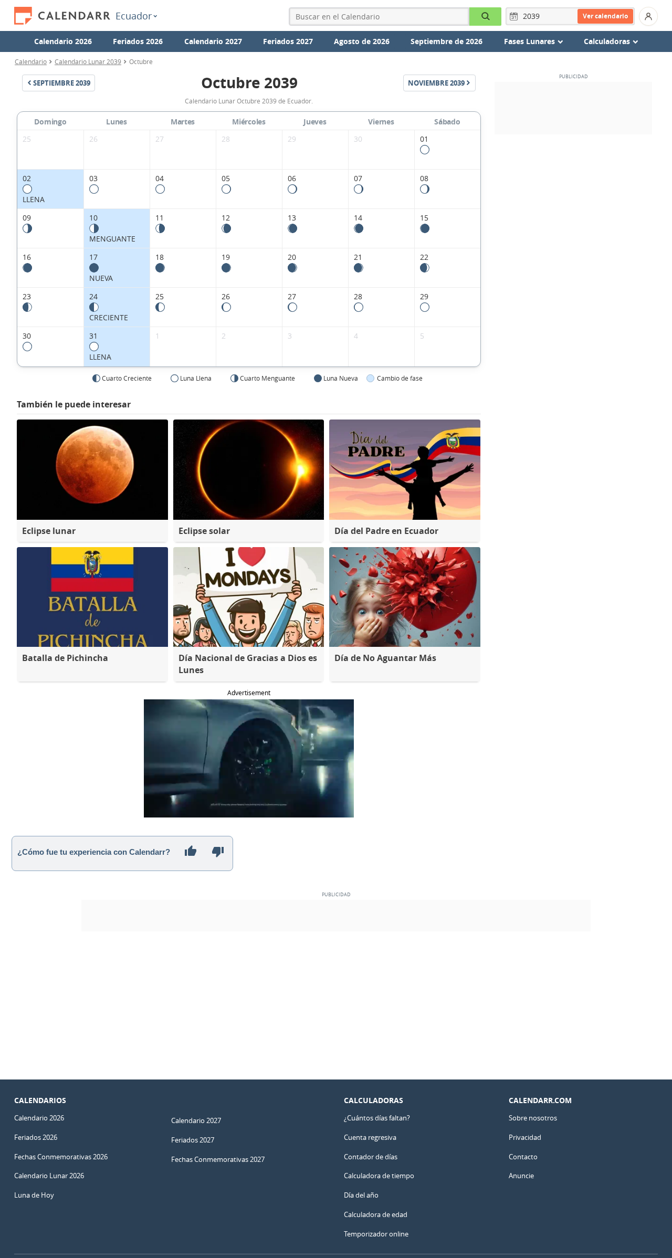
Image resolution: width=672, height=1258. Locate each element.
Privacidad (525, 1137)
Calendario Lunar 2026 (49, 1175)
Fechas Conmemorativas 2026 (61, 1156)
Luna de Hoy (34, 1195)
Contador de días (370, 1156)
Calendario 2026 (63, 41)
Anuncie (521, 1175)
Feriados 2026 (138, 41)
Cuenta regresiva (370, 1137)
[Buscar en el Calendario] (485, 16)
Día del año (361, 1195)
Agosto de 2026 (362, 41)
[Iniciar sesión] (648, 16)
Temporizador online (376, 1234)
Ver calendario (605, 16)
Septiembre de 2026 (446, 41)
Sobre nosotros (533, 1118)
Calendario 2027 (213, 41)
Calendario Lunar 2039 (88, 61)
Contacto (523, 1156)
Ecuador (134, 15)
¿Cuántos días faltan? (377, 1118)
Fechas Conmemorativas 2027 (218, 1159)
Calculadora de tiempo (379, 1175)
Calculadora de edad (375, 1214)
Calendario (31, 61)
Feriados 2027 (288, 41)
